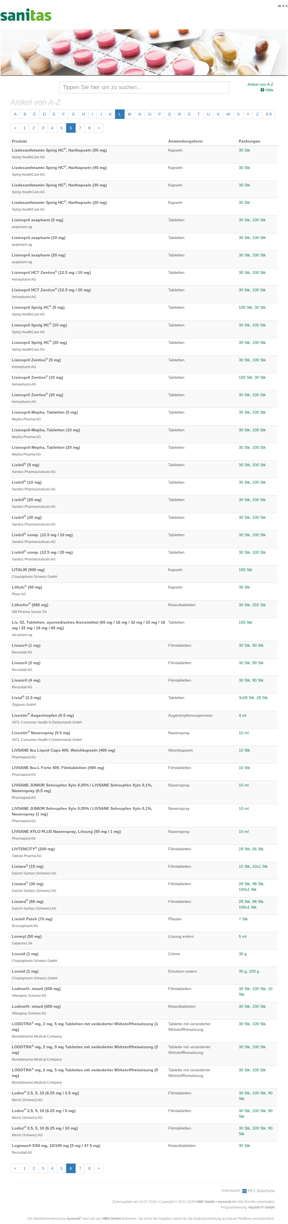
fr (284, 6)
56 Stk (258, 849)
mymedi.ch (226, 1202)
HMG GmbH (205, 1202)
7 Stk (243, 919)
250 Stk (259, 605)
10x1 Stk (260, 866)
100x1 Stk (247, 889)
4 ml (242, 715)
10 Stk (244, 750)
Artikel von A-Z (260, 84)
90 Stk (258, 645)
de (279, 6)
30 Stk (244, 150)
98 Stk (258, 884)
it (286, 6)
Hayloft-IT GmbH (261, 1207)
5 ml (242, 936)
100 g (254, 971)
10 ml (244, 733)
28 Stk (262, 697)
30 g (243, 954)
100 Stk (259, 220)
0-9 (269, 114)
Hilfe (268, 90)
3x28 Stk (246, 697)
